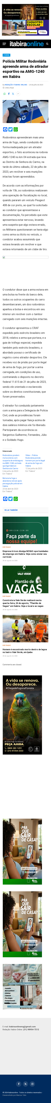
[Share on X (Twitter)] (13, 94)
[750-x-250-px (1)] (25, 28)
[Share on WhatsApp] (5, 94)
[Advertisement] (25, 787)
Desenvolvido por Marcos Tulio (14, 1095)
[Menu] (4, 44)
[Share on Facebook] (9, 94)
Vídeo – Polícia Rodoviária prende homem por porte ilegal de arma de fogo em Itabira (35, 460)
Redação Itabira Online (16, 85)
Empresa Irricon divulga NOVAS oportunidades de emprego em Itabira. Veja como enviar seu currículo (25, 554)
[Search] (47, 44)
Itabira (6, 55)
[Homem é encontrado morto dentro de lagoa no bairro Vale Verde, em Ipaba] (25, 628)
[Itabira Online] (27, 43)
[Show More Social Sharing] (18, 94)
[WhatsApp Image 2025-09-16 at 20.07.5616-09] (22, 884)
